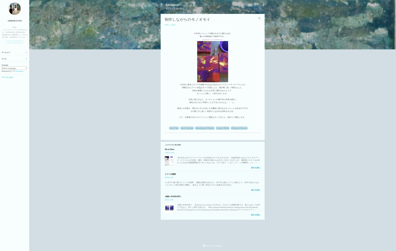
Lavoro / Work (223, 128)
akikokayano (15, 20)
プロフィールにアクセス (14, 42)
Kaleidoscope (172, 4)
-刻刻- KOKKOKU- (173, 196)
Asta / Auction (187, 128)
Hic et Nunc (169, 149)
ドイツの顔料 (170, 174)
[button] (259, 18)
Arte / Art (174, 128)
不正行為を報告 (7, 77)
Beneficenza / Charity (205, 128)
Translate (20, 71)
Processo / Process (239, 128)
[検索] (263, 5)
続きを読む (255, 167)
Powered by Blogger (214, 245)
